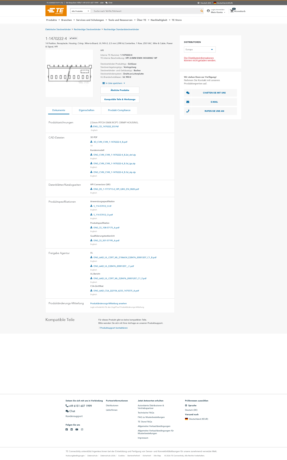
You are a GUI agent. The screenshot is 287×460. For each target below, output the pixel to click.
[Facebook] (68, 429)
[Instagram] (83, 429)
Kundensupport (74, 416)
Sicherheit (147, 455)
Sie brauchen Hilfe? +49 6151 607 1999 (82, 2)
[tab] (58, 111)
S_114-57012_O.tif (102, 206)
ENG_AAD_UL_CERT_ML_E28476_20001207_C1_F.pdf (120, 278)
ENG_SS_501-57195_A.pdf (106, 240)
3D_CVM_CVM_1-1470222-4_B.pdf (110, 142)
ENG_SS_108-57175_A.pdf (106, 227)
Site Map (157, 455)
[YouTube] (78, 429)
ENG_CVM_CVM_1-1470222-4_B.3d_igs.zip (114, 163)
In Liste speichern (114, 83)
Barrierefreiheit (134, 455)
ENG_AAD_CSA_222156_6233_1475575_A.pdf (116, 290)
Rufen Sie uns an (214, 111)
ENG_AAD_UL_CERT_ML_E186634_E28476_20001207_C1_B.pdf (125, 257)
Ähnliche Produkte (120, 90)
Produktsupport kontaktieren (114, 327)
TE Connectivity (56, 10)
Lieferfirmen (111, 410)
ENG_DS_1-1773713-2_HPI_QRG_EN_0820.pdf (116, 189)
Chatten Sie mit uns (214, 92)
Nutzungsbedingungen (75, 455)
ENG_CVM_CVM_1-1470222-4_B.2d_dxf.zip (115, 154)
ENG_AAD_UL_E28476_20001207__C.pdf (114, 266)
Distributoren (112, 405)
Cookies (121, 455)
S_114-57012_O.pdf (103, 214)
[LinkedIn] (73, 429)
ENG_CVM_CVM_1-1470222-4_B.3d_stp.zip (115, 172)
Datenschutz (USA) (107, 455)
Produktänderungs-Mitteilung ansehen (108, 303)
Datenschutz (92, 455)
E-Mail (214, 102)
